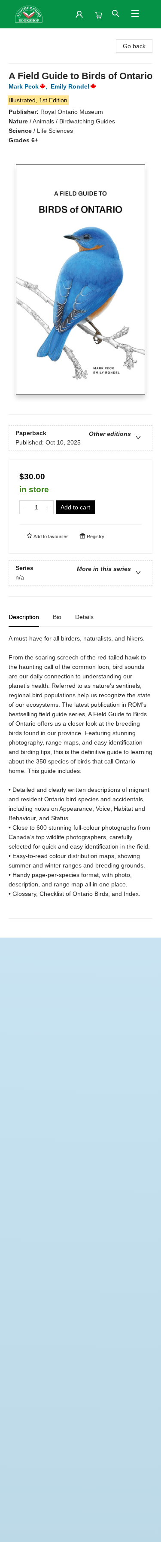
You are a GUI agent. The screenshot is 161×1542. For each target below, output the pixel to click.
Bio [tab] (57, 616)
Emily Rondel (70, 86)
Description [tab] (24, 616)
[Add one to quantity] (48, 507)
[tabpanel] (80, 776)
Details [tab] (84, 616)
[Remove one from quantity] (25, 507)
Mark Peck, (29, 86)
